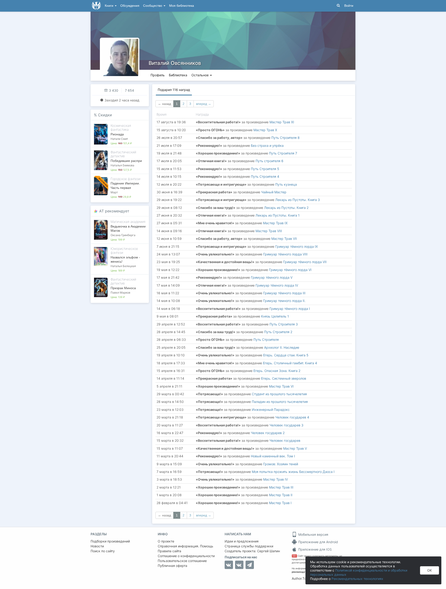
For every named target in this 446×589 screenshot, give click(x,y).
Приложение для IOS (314, 549)
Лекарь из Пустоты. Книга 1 (278, 215)
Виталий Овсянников (175, 63)
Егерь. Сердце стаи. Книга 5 (285, 355)
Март (114, 192)
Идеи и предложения (242, 541)
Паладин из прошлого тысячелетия (280, 402)
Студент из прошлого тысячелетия (279, 394)
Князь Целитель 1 (275, 316)
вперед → (203, 104)
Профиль (158, 75)
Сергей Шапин (268, 551)
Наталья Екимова (122, 165)
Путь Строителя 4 (265, 176)
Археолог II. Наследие (281, 347)
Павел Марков (120, 292)
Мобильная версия (312, 534)
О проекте (166, 541)
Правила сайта (169, 551)
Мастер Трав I (280, 503)
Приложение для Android (317, 542)
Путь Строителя (266, 339)
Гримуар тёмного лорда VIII (285, 254)
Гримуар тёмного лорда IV (277, 285)
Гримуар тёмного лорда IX (296, 246)
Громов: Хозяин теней (280, 464)
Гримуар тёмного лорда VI (290, 270)
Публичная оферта (172, 566)
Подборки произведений (110, 541)
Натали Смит (119, 139)
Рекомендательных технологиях (357, 579)
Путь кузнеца (286, 184)
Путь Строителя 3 (283, 324)
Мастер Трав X (265, 130)
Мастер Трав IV (275, 479)
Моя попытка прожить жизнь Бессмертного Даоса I (293, 472)
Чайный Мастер (273, 192)
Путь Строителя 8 (285, 138)
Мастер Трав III (281, 487)
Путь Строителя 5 (265, 169)
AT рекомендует (114, 211)
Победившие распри (126, 161)
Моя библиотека (181, 5)
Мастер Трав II (280, 495)
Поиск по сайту (103, 551)
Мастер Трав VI (281, 386)
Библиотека (178, 75)
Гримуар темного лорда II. (284, 301)
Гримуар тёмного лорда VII (305, 262)
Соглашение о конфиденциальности (186, 556)
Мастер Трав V (295, 448)
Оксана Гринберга (123, 235)
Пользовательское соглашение (182, 561)
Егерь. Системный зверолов (283, 378)
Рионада (117, 134)
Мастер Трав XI (281, 122)
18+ (294, 556)
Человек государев (284, 440)
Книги (109, 5)
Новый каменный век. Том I (273, 456)
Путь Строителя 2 (278, 332)
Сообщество (153, 5)
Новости (97, 546)
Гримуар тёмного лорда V (271, 277)
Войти (348, 5)
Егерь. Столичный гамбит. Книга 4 (290, 363)
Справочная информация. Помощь (185, 546)
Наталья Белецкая (123, 266)
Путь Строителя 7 (283, 153)
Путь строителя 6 (269, 161)
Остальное (200, 75)
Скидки (105, 115)
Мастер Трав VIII (269, 231)
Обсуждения (129, 5)
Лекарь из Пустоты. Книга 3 (297, 200)
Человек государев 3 (286, 425)
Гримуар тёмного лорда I (289, 309)
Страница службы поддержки (249, 546)
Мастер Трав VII (284, 239)
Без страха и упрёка (267, 145)
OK (429, 570)
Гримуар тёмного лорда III (284, 293)
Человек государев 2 (268, 433)
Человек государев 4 (292, 417)
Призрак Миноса (123, 288)
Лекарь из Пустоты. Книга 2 (286, 208)
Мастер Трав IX (275, 223)
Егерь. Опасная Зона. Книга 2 (276, 371)
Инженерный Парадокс (271, 410)
